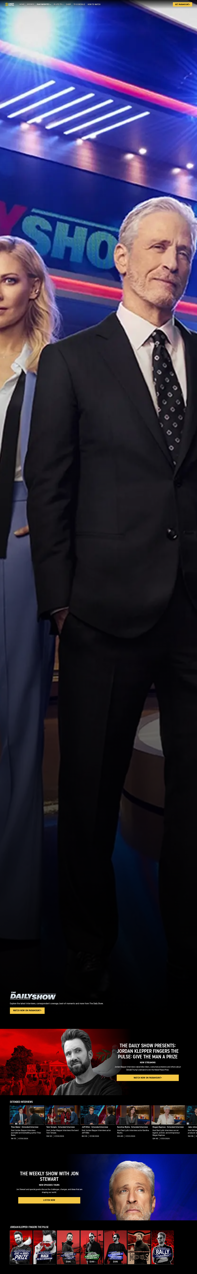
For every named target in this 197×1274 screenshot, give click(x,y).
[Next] (193, 1124)
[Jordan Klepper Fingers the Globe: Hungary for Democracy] (92, 1247)
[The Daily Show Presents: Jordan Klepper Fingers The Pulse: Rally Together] (162, 1247)
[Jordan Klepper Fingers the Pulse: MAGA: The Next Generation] (45, 1247)
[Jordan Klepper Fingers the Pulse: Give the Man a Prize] (21, 1247)
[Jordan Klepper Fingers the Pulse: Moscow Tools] (139, 1247)
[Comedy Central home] (9, 4)
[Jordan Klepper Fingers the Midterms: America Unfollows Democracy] (115, 1247)
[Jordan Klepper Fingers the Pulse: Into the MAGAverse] (68, 1247)
